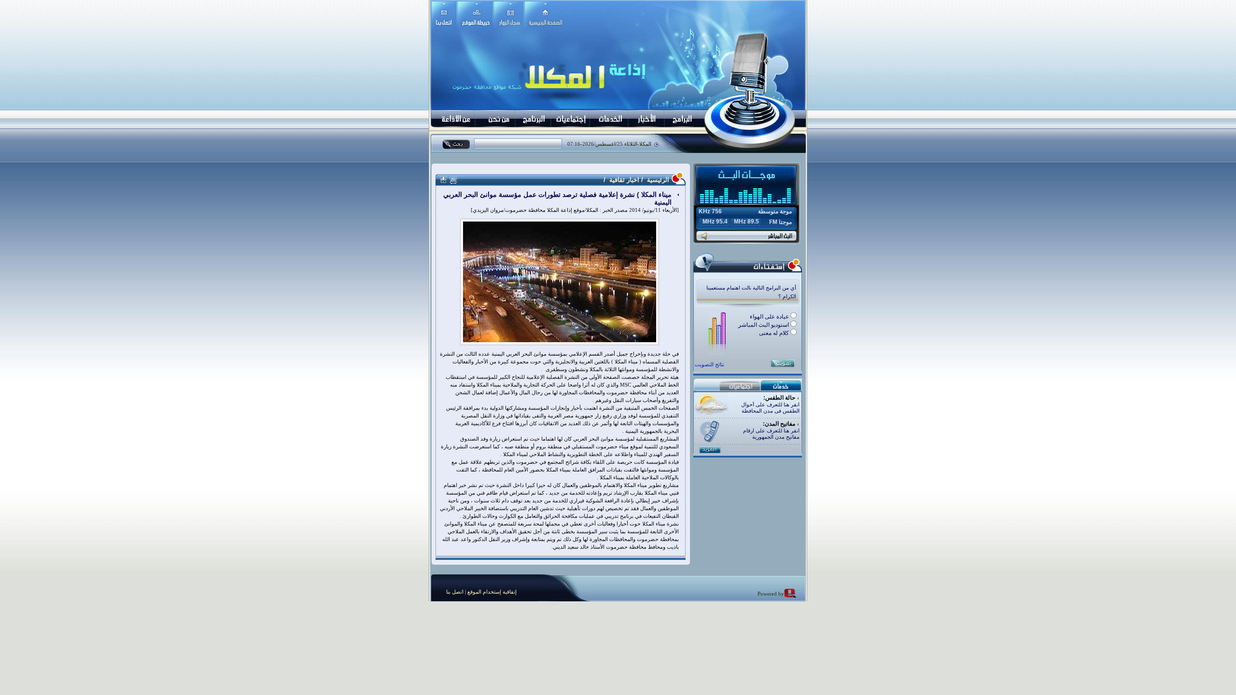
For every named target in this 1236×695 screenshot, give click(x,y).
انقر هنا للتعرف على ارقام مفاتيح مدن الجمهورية (771, 434)
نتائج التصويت (709, 364)
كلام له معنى (774, 333)
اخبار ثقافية (624, 179)
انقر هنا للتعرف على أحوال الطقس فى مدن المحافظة (770, 408)
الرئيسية (657, 179)
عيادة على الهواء (770, 316)
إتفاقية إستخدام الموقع (491, 592)
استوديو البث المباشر (764, 324)
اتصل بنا (455, 592)
